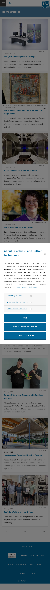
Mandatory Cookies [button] (14, 296)
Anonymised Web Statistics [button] (18, 302)
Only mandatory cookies (25, 327)
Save (25, 318)
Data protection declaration (26, 287)
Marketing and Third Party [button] (17, 309)
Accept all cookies (25, 336)
